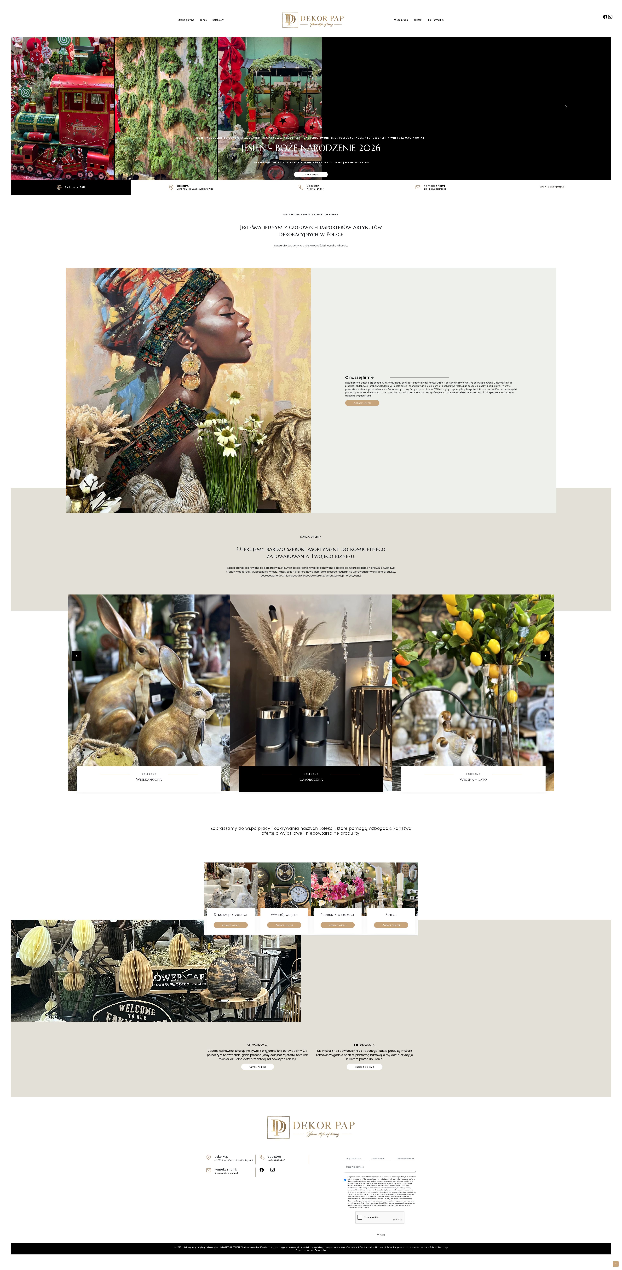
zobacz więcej (310, 174)
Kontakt (418, 20)
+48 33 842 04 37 (276, 1160)
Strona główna (186, 20)
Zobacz (149, 789)
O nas (203, 20)
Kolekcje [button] (217, 20)
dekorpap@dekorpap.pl (226, 1173)
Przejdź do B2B (364, 1066)
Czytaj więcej (257, 1066)
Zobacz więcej (362, 402)
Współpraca (401, 20)
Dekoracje (443, 1247)
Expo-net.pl (320, 1250)
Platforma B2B (436, 20)
